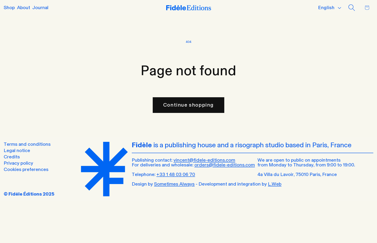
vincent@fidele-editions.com (204, 160)
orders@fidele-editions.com (224, 165)
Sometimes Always (174, 184)
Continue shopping (188, 105)
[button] (351, 7)
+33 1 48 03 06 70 (175, 174)
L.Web (274, 184)
